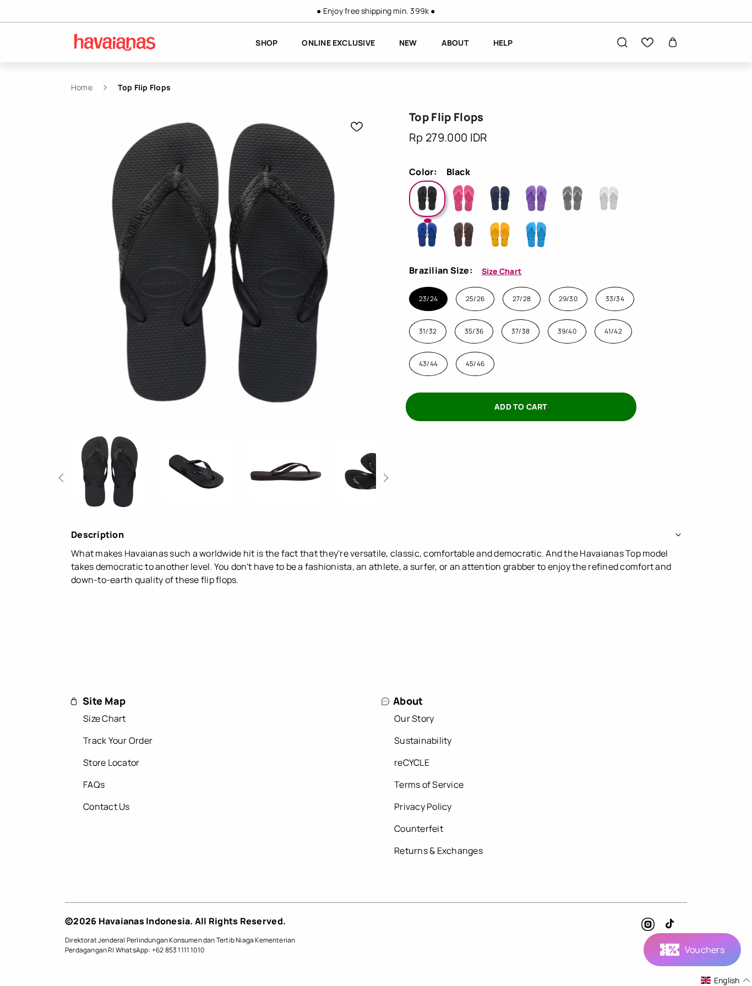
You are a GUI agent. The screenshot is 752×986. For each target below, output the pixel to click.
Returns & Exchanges (438, 851)
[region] (376, 11)
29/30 (568, 299)
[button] (622, 42)
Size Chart (501, 271)
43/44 (428, 364)
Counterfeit (418, 828)
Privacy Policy (423, 806)
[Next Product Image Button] (384, 475)
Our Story (414, 718)
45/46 (475, 364)
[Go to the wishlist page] (647, 42)
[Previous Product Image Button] (63, 475)
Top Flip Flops (144, 87)
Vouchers (704, 950)
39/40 (567, 331)
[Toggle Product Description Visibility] (678, 534)
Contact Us (106, 806)
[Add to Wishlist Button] (356, 127)
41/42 (613, 331)
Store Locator (111, 762)
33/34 (615, 299)
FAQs (94, 784)
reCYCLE (411, 762)
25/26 (475, 299)
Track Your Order (117, 740)
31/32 (428, 331)
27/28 (522, 299)
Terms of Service (429, 784)
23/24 (428, 299)
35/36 (474, 331)
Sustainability (423, 740)
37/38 (520, 331)
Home (81, 87)
